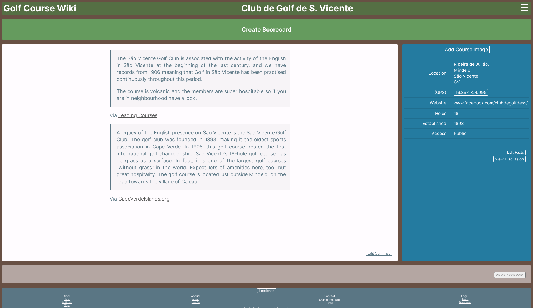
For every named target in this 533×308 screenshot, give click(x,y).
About (195, 299)
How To (196, 302)
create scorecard (509, 275)
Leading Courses (137, 115)
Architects (67, 302)
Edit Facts (515, 152)
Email (330, 303)
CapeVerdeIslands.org (144, 199)
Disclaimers (465, 302)
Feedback (267, 291)
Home (67, 299)
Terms (465, 299)
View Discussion (509, 159)
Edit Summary (379, 253)
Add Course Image (466, 49)
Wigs (67, 305)
